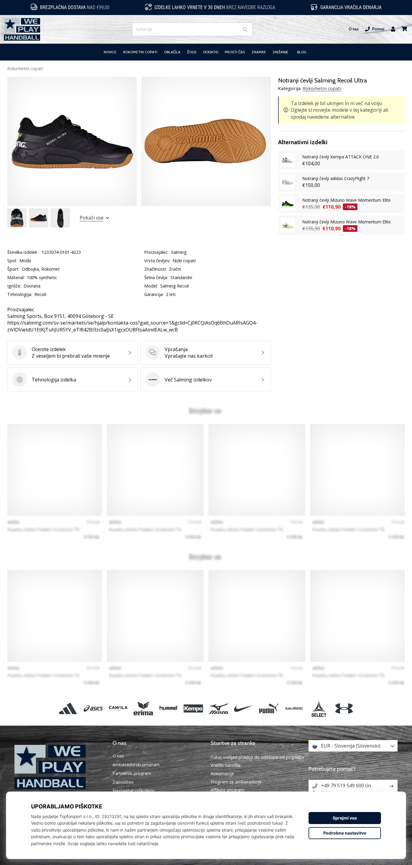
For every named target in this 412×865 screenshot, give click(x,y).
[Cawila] (118, 708)
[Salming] (293, 708)
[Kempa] (193, 708)
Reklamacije (222, 773)
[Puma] (268, 708)
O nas (354, 29)
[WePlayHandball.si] (58, 767)
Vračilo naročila (225, 765)
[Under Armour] (344, 708)
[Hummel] (168, 708)
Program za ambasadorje (236, 782)
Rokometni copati (25, 68)
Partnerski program (132, 773)
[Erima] (143, 708)
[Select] (318, 708)
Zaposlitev (123, 782)
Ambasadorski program (136, 765)
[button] (234, 29)
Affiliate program (227, 790)
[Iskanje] (245, 29)
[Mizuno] (218, 708)
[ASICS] (93, 708)
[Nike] (243, 708)
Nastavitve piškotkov (133, 791)
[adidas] (68, 708)
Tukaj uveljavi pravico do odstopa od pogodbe (258, 757)
